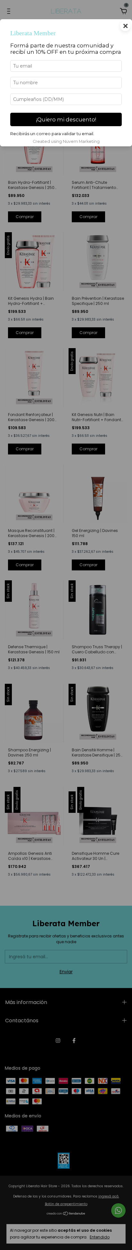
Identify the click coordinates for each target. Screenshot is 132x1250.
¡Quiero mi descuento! (66, 119)
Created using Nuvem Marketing (66, 141)
